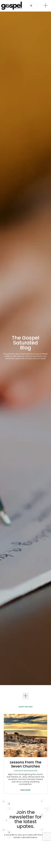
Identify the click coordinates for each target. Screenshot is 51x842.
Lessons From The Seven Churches (25, 764)
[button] (25, 696)
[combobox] (33, 5)
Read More (25, 790)
